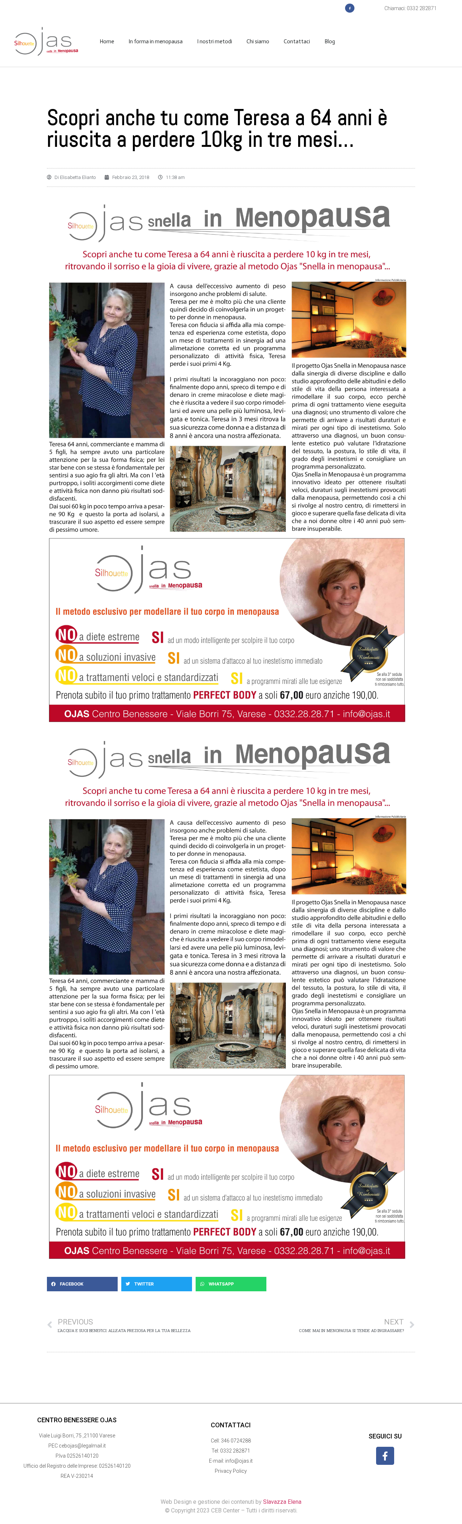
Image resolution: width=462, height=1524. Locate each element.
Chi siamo (258, 41)
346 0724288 (236, 1441)
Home (107, 41)
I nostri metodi (214, 41)
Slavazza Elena (282, 1501)
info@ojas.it (239, 1461)
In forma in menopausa (155, 41)
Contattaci (297, 41)
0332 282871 (235, 1451)
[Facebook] (349, 8)
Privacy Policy (231, 1471)
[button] (82, 1284)
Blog (329, 41)
